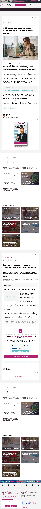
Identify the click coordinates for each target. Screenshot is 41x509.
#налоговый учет (13, 108)
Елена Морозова (8, 369)
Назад (4, 18)
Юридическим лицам (8, 20)
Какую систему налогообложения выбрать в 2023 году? (19, 90)
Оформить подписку (20, 4)
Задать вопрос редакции (6, 497)
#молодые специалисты (9, 361)
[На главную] (5, 5)
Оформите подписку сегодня (20, 351)
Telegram (12, 280)
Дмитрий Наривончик (9, 115)
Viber (16, 280)
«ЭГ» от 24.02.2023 (10, 23)
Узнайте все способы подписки (21, 356)
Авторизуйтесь (23, 358)
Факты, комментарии (6, 208)
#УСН (5, 108)
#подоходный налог (21, 361)
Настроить (14, 506)
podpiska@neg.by (14, 496)
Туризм (4, 235)
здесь (9, 492)
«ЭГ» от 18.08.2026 (10, 260)
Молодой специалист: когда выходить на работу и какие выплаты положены (12, 297)
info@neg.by (8, 496)
